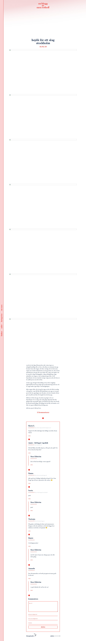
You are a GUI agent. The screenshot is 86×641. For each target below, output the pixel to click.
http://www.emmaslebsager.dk (40, 475)
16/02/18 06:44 (31, 570)
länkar (1, 333)
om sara (1, 308)
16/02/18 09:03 (31, 521)
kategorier (1, 318)
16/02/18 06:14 (31, 427)
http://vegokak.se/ (38, 444)
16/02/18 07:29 (31, 475)
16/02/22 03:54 (34, 458)
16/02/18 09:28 (31, 540)
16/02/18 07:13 (31, 444)
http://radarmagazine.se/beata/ (41, 492)
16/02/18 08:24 (31, 492)
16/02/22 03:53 (34, 504)
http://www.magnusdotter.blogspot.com (42, 427)
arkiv (1, 327)
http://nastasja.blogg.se (39, 521)
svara (29, 435)
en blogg (43, 6)
